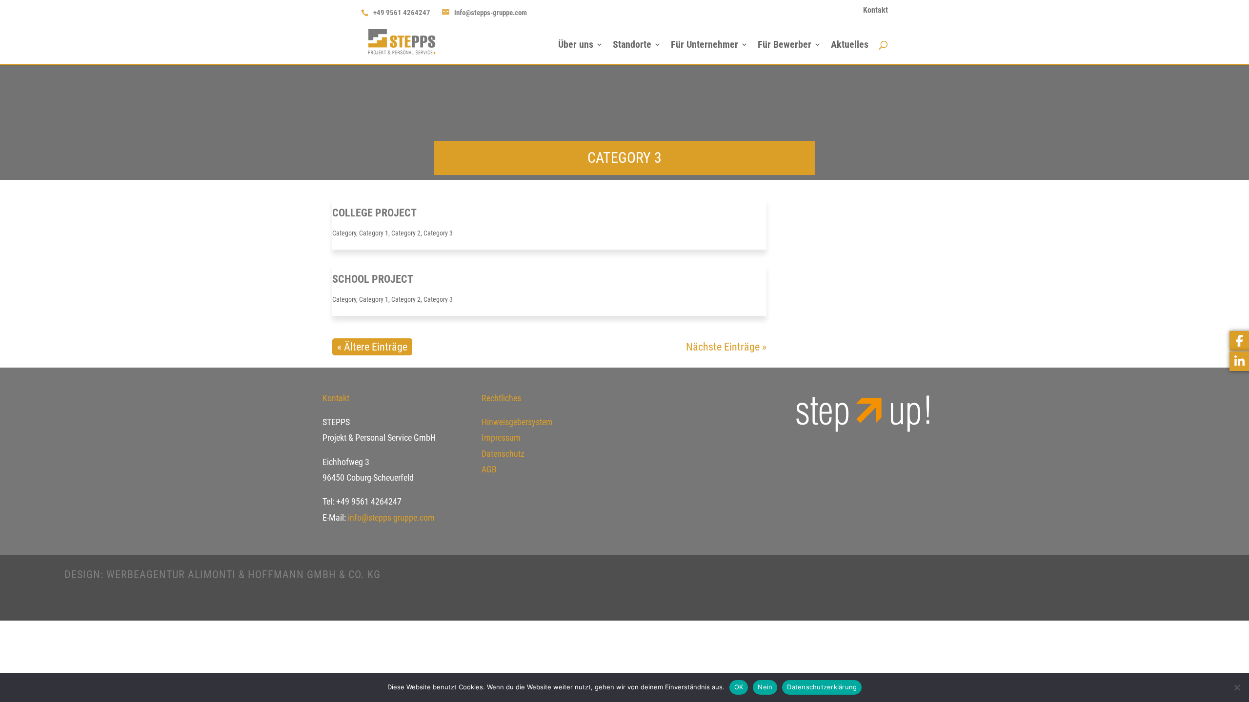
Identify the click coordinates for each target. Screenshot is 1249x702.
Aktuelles (849, 45)
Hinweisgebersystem (517, 422)
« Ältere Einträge (372, 347)
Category (344, 233)
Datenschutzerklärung (822, 687)
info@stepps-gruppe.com (390, 517)
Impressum (501, 437)
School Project (372, 279)
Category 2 (406, 233)
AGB (489, 469)
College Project (374, 213)
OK (739, 687)
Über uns (575, 45)
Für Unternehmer (704, 45)
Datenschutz (503, 453)
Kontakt (875, 10)
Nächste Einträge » (726, 347)
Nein (765, 687)
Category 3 (438, 233)
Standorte (632, 45)
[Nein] (1237, 687)
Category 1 (373, 233)
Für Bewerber (784, 45)
